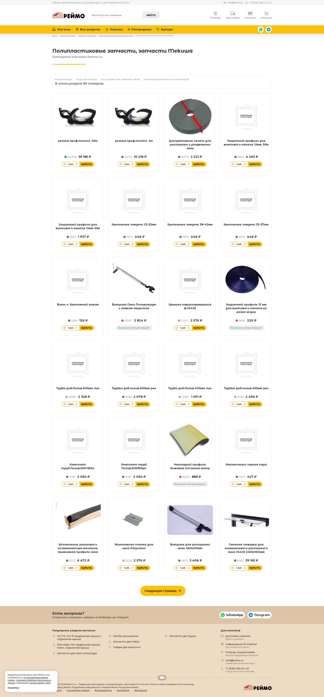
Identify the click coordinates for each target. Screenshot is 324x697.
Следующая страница (161, 591)
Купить (86, 164)
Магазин (64, 29)
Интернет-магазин (63, 79)
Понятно (13, 688)
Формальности (103, 690)
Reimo (68, 15)
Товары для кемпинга (86, 79)
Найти (151, 15)
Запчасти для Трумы (182, 636)
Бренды (166, 29)
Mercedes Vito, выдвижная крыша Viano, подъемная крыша (78, 646)
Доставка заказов (237, 637)
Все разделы (89, 29)
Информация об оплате (241, 645)
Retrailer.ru (162, 677)
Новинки (116, 29)
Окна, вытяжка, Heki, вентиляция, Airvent (120, 79)
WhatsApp (261, 29)
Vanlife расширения (125, 636)
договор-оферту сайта (40, 683)
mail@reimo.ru (235, 2)
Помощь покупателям (241, 653)
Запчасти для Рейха (126, 641)
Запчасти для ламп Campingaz (77, 653)
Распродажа (141, 29)
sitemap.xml (140, 690)
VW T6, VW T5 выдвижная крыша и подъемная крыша (79, 638)
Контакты (123, 690)
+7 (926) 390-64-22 (260, 2)
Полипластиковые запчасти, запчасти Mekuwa (166, 79)
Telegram (269, 29)
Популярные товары (78, 690)
